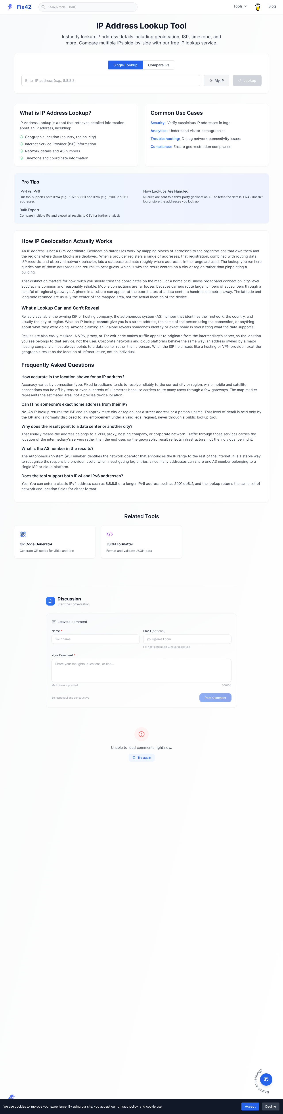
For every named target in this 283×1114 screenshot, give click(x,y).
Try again (144, 757)
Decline (270, 1106)
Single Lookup (125, 65)
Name (57, 631)
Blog (272, 6)
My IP (219, 80)
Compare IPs (159, 65)
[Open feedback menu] (266, 1079)
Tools (238, 6)
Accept (250, 1106)
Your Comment (63, 655)
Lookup (249, 80)
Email (154, 631)
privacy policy (128, 1106)
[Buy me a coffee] (257, 7)
